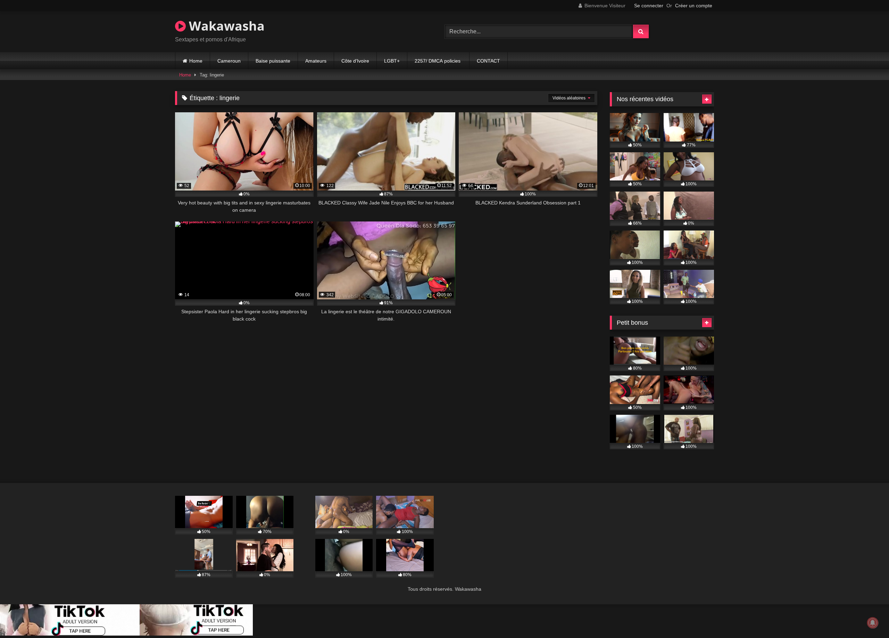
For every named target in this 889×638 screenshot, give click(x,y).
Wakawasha (225, 25)
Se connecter (648, 5)
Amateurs (315, 61)
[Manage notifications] (872, 622)
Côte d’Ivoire (355, 61)
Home (195, 61)
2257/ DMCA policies (438, 61)
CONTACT (488, 61)
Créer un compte (693, 5)
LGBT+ (392, 61)
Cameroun (229, 61)
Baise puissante (273, 61)
